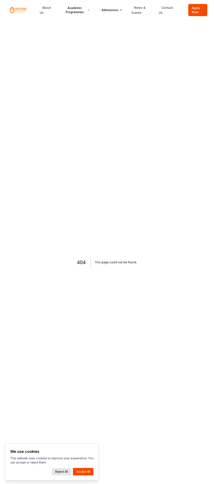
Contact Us (166, 10)
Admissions (110, 10)
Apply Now (196, 10)
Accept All (83, 471)
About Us (45, 10)
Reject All (61, 471)
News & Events (138, 10)
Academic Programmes (75, 10)
